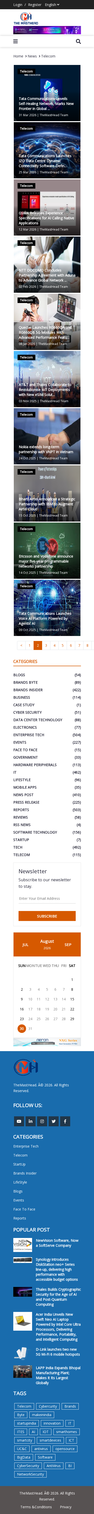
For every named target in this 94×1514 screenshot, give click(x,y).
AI (33, 1431)
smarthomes (66, 1431)
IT (69, 1423)
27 (55, 1018)
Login (17, 4)
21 (64, 1009)
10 (30, 999)
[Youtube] (19, 1121)
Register (34, 4)
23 (22, 1018)
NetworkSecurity (30, 1474)
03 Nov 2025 (28, 401)
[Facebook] (65, 1121)
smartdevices (50, 1440)
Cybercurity (48, 1406)
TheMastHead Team (54, 115)
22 (72, 1009)
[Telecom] (47, 436)
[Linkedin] (31, 1121)
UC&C (22, 1448)
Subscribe (47, 915)
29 (72, 1018)
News (32, 56)
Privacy (65, 1507)
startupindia (26, 1423)
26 (47, 1018)
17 (30, 1009)
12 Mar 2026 (27, 229)
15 (72, 999)
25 (39, 1018)
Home (18, 56)
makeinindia (41, 1414)
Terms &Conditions (36, 1507)
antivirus (41, 1448)
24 (30, 1018)
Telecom (48, 56)
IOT (46, 1431)
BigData (23, 1457)
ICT (71, 1440)
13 (55, 999)
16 (22, 1009)
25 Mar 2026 (27, 172)
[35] (47, 30)
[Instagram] (42, 1121)
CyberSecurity (28, 1465)
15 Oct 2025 (27, 515)
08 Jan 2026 (27, 344)
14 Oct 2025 (27, 573)
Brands (70, 1406)
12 (47, 999)
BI (70, 1465)
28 (64, 1018)
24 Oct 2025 (27, 458)
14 (64, 999)
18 (39, 1009)
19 (47, 1009)
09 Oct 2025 (27, 630)
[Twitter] (54, 1121)
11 (39, 999)
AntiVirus (54, 1465)
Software (45, 1457)
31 (30, 1028)
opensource (65, 1448)
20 (55, 1009)
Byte (21, 1414)
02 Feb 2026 (27, 287)
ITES (20, 1431)
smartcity (24, 1440)
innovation (52, 1423)
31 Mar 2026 (27, 115)
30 (22, 1028)
